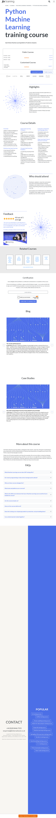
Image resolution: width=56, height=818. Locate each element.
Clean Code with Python (28, 267)
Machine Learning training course (42, 730)
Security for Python (46, 258)
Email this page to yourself (28, 816)
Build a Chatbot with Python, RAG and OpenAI (28, 260)
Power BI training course (39, 727)
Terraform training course (42, 737)
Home (6, 5)
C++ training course (42, 743)
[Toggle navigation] (54, 1)
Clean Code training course (42, 750)
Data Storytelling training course (38, 741)
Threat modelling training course (42, 720)
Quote (50, 66)
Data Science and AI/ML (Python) (19, 259)
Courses (12, 5)
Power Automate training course (40, 747)
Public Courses (48, 72)
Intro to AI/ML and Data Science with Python (10, 260)
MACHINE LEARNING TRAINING (23, 5)
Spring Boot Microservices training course (41, 734)
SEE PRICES (26, 57)
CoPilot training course (42, 716)
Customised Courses (37, 72)
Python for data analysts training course (42, 723)
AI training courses (37, 714)
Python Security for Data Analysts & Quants (37, 259)
